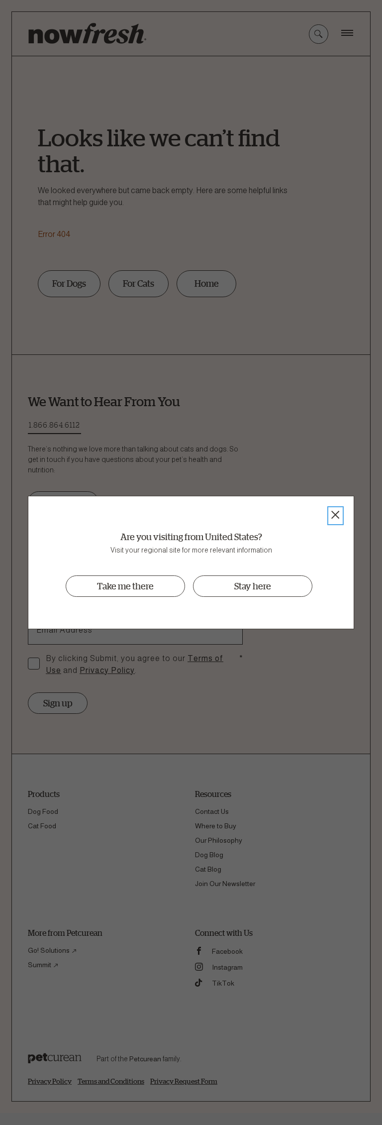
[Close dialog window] (335, 515)
